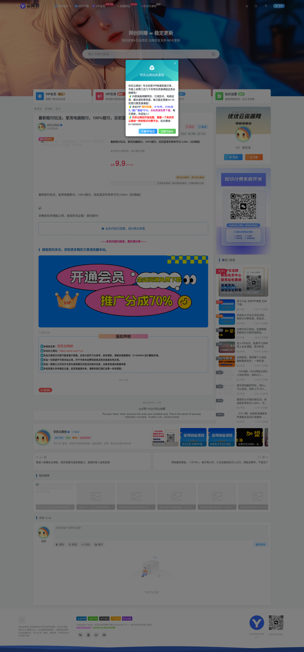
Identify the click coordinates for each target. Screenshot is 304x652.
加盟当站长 (167, 131)
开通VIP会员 (148, 131)
